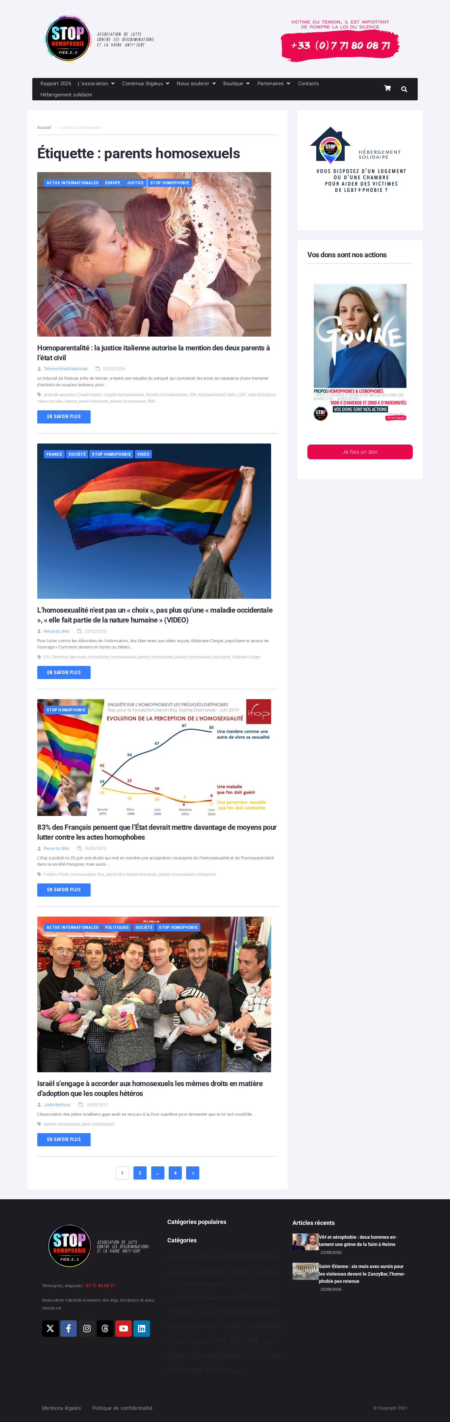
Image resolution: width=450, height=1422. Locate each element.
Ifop (100, 874)
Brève (172, 1285)
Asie (191, 1272)
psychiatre (221, 657)
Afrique (176, 1272)
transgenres (206, 874)
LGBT (241, 395)
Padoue (71, 401)
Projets (176, 1341)
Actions (179, 1257)
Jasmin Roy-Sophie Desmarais (131, 874)
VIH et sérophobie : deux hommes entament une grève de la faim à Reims (358, 1240)
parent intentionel (93, 401)
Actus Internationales (72, 182)
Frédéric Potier (56, 874)
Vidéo (143, 454)
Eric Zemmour (56, 657)
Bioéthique (265, 1272)
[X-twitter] (50, 1328)
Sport (270, 1341)
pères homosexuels (98, 1124)
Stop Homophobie (169, 182)
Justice (135, 182)
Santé (219, 1340)
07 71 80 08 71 (100, 1285)
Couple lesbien (89, 395)
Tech (249, 1357)
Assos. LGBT (224, 1271)
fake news (78, 657)
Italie (231, 395)
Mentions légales (61, 1408)
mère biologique (261, 395)
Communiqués (201, 1284)
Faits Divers (255, 1297)
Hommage (206, 1312)
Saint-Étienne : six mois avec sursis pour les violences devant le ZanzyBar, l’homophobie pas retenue (362, 1274)
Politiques (117, 927)
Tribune (262, 1357)
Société (77, 454)
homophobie (98, 657)
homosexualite (123, 657)
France (54, 454)
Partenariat (205, 1326)
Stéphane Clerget (246, 657)
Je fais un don (360, 452)
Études (235, 1370)
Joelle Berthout (57, 1105)
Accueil (44, 127)
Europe (113, 182)
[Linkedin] (141, 1328)
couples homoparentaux (124, 395)
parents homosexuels (128, 401)
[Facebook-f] (68, 1328)
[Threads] (105, 1328)
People (229, 1325)
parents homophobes (155, 657)
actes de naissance (60, 395)
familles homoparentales (167, 395)
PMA (151, 401)
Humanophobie (248, 1311)
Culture (235, 1284)
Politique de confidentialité (123, 1408)
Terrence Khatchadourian (66, 369)
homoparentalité (212, 395)
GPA (192, 395)
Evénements (217, 1298)
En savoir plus (64, 416)
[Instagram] (87, 1328)
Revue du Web (56, 631)
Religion (197, 1341)
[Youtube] (123, 1328)
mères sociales (50, 401)
